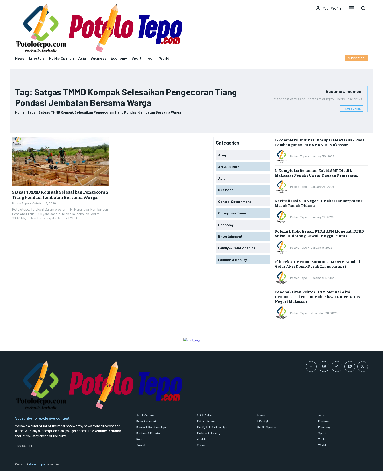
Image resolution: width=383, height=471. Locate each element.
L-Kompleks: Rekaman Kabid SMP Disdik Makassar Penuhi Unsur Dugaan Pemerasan (317, 173)
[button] (363, 8)
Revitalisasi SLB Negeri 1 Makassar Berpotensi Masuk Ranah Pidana (319, 203)
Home (20, 112)
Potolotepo (37, 464)
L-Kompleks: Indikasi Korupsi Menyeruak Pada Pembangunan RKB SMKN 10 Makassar (320, 142)
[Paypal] (337, 366)
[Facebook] (311, 366)
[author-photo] (282, 156)
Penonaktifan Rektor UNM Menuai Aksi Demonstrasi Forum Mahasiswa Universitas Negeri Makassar (317, 296)
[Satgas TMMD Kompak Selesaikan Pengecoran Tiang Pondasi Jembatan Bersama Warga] (60, 161)
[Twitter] (362, 366)
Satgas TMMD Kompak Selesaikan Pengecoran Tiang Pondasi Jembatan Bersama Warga (60, 194)
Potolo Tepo (20, 203)
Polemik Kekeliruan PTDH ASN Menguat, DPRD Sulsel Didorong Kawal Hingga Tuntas (319, 233)
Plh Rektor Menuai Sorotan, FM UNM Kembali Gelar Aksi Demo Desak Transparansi (318, 264)
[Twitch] (349, 366)
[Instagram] (324, 366)
